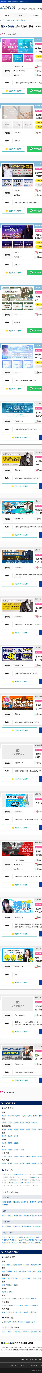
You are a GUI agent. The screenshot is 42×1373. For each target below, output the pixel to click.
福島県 (16, 1129)
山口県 (16, 1156)
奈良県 (28, 1122)
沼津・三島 (25, 1299)
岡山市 (11, 1305)
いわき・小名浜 (25, 1278)
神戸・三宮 (32, 1271)
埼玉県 (17, 1116)
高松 (26, 1305)
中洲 (8, 1312)
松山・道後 (34, 1305)
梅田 (3, 1271)
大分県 (22, 1163)
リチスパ (38, 452)
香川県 (34, 1156)
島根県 (28, 1156)
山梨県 (16, 1143)
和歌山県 (35, 1122)
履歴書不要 (24, 1202)
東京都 (4, 1116)
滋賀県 (22, 1122)
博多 (3, 1312)
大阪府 (4, 1122)
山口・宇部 (19, 1305)
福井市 (16, 1285)
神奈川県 (11, 1116)
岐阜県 (16, 1150)
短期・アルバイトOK (32, 1237)
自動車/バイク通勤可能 (26, 1240)
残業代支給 (18, 1215)
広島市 (4, 1305)
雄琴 (39, 1271)
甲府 (10, 1292)
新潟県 (4, 1143)
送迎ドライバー (31, 1322)
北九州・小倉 (17, 1312)
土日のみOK (6, 1243)
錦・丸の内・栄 (14, 1299)
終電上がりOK (28, 1243)
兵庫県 (16, 1122)
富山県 (10, 1136)
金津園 (33, 1299)
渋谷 (3, 1265)
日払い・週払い (7, 1215)
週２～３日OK (16, 1243)
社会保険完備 (26, 1226)
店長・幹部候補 (18, 1174)
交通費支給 (16, 1226)
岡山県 (10, 1156)
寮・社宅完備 (6, 1226)
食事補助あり (37, 1226)
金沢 (3, 1285)
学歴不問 (5, 1205)
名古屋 (4, 1299)
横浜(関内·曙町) (36, 1265)
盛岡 (39, 1278)
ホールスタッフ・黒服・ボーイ (19, 1183)
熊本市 (26, 1312)
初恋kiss (38, 345)
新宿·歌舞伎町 (17, 1265)
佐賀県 (10, 1163)
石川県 (4, 1136)
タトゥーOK (6, 1237)
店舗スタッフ (6, 1174)
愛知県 (4, 1150)
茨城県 (29, 1116)
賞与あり (26, 1215)
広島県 (4, 1156)
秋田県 (34, 1129)
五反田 (26, 1265)
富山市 (9, 1285)
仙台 (16, 1278)
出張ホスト (34, 1177)
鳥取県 (22, 1156)
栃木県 (35, 1116)
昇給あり (34, 1215)
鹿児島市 (34, 1312)
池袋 (8, 1265)
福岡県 (4, 1163)
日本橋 (9, 1271)
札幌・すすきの (7, 1278)
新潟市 (4, 1292)
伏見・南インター (20, 1271)
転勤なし (14, 1240)
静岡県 (10, 1150)
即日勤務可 (5, 1240)
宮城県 (10, 1129)
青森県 (28, 1129)
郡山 (34, 1278)
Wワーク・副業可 (18, 1237)
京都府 (10, 1122)
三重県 (22, 1150)
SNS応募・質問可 (36, 1202)
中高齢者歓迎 (6, 1202)
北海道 (4, 1129)
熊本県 (28, 1163)
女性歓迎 (16, 1202)
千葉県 (23, 1116)
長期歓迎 (38, 1243)
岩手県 (22, 1129)
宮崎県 (34, 1163)
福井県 (16, 1136)
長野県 (10, 1143)
